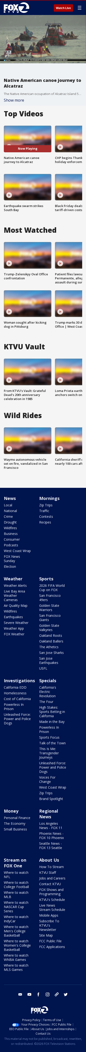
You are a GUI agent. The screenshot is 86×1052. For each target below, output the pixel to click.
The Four (46, 701)
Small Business (15, 829)
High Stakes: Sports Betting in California (52, 711)
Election (10, 566)
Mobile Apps (48, 915)
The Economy (14, 823)
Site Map (46, 935)
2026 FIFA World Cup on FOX (52, 587)
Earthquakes (13, 617)
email (20, 994)
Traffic (44, 511)
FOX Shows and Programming (51, 891)
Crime (8, 516)
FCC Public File (50, 941)
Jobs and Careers (52, 878)
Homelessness (15, 693)
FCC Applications (52, 946)
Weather (13, 579)
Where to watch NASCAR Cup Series (16, 906)
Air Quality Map (15, 605)
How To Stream (51, 866)
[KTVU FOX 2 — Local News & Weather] (18, 7)
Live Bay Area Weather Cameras (14, 595)
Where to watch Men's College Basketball (16, 931)
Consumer (12, 539)
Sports (46, 579)
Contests (46, 516)
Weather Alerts (15, 585)
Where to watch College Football (16, 884)
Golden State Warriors (49, 607)
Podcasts (11, 545)
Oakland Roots (50, 635)
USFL (43, 668)
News (10, 498)
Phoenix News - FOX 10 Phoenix (51, 835)
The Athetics (49, 647)
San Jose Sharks (51, 652)
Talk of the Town (52, 743)
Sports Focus (49, 737)
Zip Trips (46, 505)
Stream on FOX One (15, 863)
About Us (49, 860)
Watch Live (63, 8)
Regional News (48, 814)
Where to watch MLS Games (16, 967)
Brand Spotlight (51, 798)
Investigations (19, 680)
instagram (47, 994)
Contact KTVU (50, 884)
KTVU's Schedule (52, 899)
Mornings (49, 498)
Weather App (14, 628)
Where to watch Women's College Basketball (17, 945)
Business (11, 533)
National (10, 511)
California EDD (15, 687)
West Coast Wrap (17, 550)
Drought (10, 522)
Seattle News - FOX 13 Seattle (50, 845)
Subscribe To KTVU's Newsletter (49, 925)
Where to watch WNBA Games (16, 957)
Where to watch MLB (16, 894)
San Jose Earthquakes (48, 660)
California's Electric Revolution (47, 691)
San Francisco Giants (50, 617)
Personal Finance (17, 817)
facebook (38, 994)
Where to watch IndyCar (16, 918)
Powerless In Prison (14, 706)
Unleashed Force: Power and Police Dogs (17, 718)
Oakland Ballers (51, 641)
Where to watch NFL (16, 874)
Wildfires (10, 528)
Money (11, 811)
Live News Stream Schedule (52, 907)
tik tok (56, 994)
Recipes (45, 522)
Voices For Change (47, 779)
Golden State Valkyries (49, 627)
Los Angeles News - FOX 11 (50, 825)
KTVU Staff (47, 872)
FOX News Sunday (12, 558)
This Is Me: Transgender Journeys (49, 753)
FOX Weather (14, 634)
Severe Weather (16, 622)
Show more (14, 100)
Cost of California (17, 698)
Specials (47, 680)
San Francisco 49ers (50, 597)
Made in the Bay (51, 721)
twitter (66, 994)
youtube (29, 994)
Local (8, 505)
